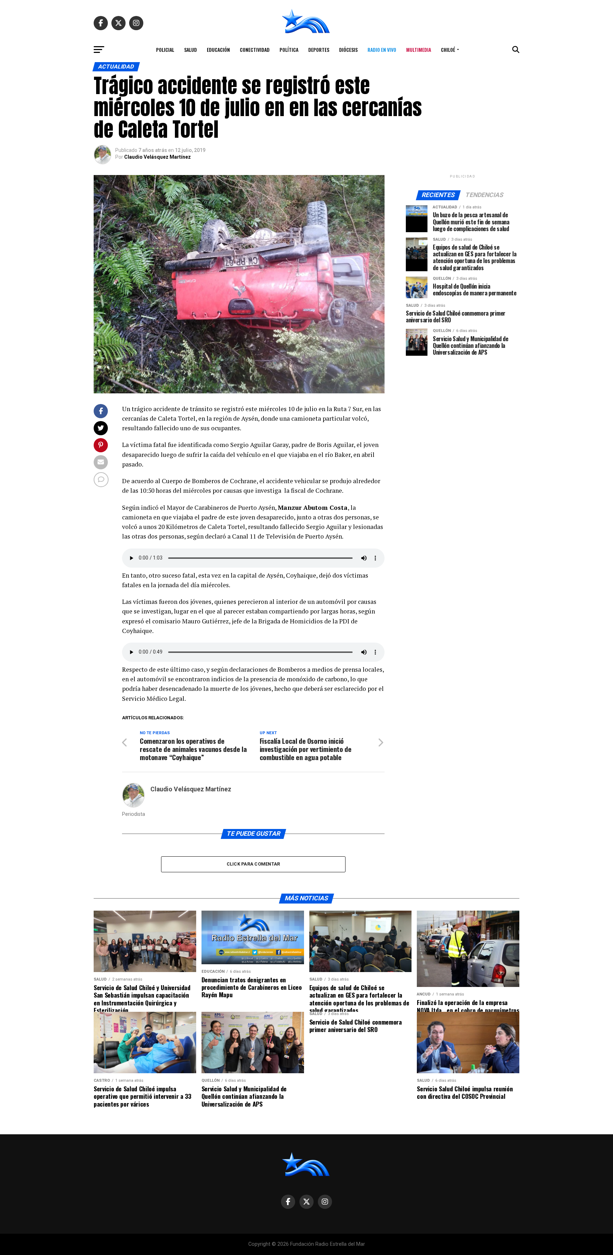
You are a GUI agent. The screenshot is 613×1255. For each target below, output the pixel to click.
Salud (190, 49)
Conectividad (255, 49)
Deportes (318, 49)
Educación (218, 49)
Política (289, 49)
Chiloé (448, 49)
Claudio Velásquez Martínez (157, 157)
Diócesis (348, 49)
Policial (165, 49)
